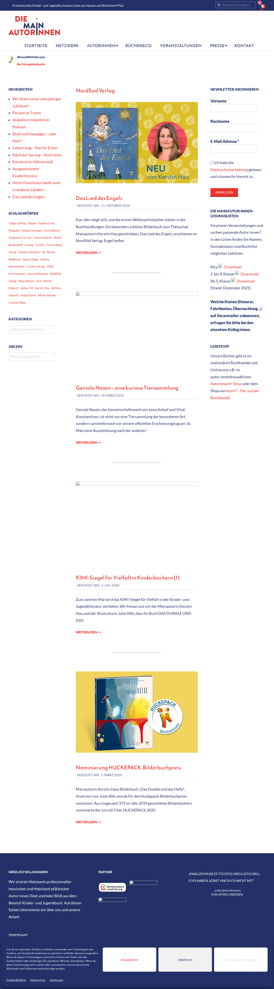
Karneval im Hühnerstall (32, 162)
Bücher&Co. (138, 46)
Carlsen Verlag (36, 266)
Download (233, 267)
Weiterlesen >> (88, 252)
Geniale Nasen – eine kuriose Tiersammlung (127, 388)
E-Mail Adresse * (224, 141)
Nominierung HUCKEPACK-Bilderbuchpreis (128, 767)
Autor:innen (101, 46)
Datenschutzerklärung (229, 169)
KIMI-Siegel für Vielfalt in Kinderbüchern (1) (128, 578)
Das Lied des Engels (99, 198)
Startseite (36, 46)
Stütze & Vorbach (29, 252)
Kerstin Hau (42, 288)
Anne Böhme (52, 230)
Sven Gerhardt (43, 237)
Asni (39, 281)
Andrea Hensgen (32, 230)
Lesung (28, 245)
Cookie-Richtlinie (16, 980)
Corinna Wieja (17, 302)
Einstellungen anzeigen (241, 960)
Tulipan (32, 223)
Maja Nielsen (26, 281)
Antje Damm (28, 295)
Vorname (218, 101)
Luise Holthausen (37, 273)
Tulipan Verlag (17, 223)
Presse (217, 46)
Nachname (219, 121)
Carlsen (40, 245)
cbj (43, 252)
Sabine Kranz (47, 223)
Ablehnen (185, 960)
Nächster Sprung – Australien (36, 155)
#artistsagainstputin (31, 64)
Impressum (56, 980)
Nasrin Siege (30, 259)
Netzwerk (67, 46)
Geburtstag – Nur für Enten (35, 148)
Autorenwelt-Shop (226, 383)
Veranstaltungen (181, 46)
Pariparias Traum (26, 113)
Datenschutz (37, 980)
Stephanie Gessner (20, 237)
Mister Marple (47, 295)
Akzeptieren (129, 960)
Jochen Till (26, 288)
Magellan (14, 230)
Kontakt (244, 46)
